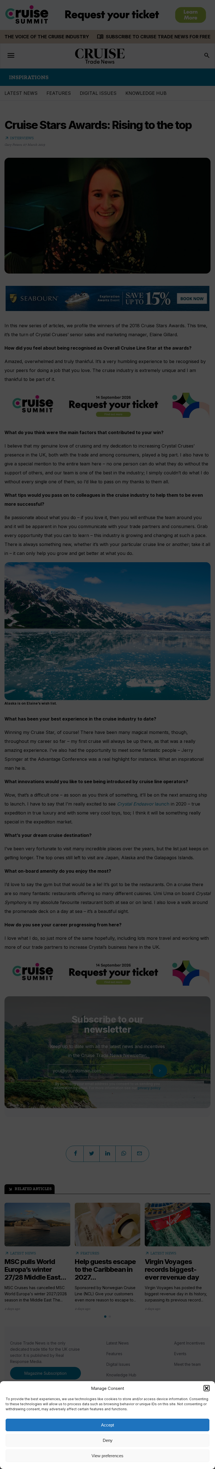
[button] (206, 1388)
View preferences (107, 1455)
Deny (108, 1440)
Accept (107, 1425)
